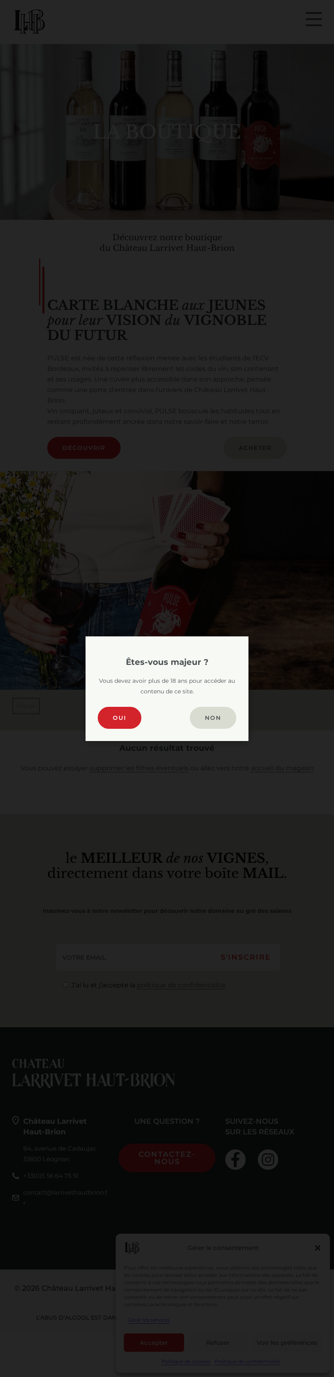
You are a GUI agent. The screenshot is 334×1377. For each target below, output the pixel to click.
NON (213, 717)
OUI (119, 717)
